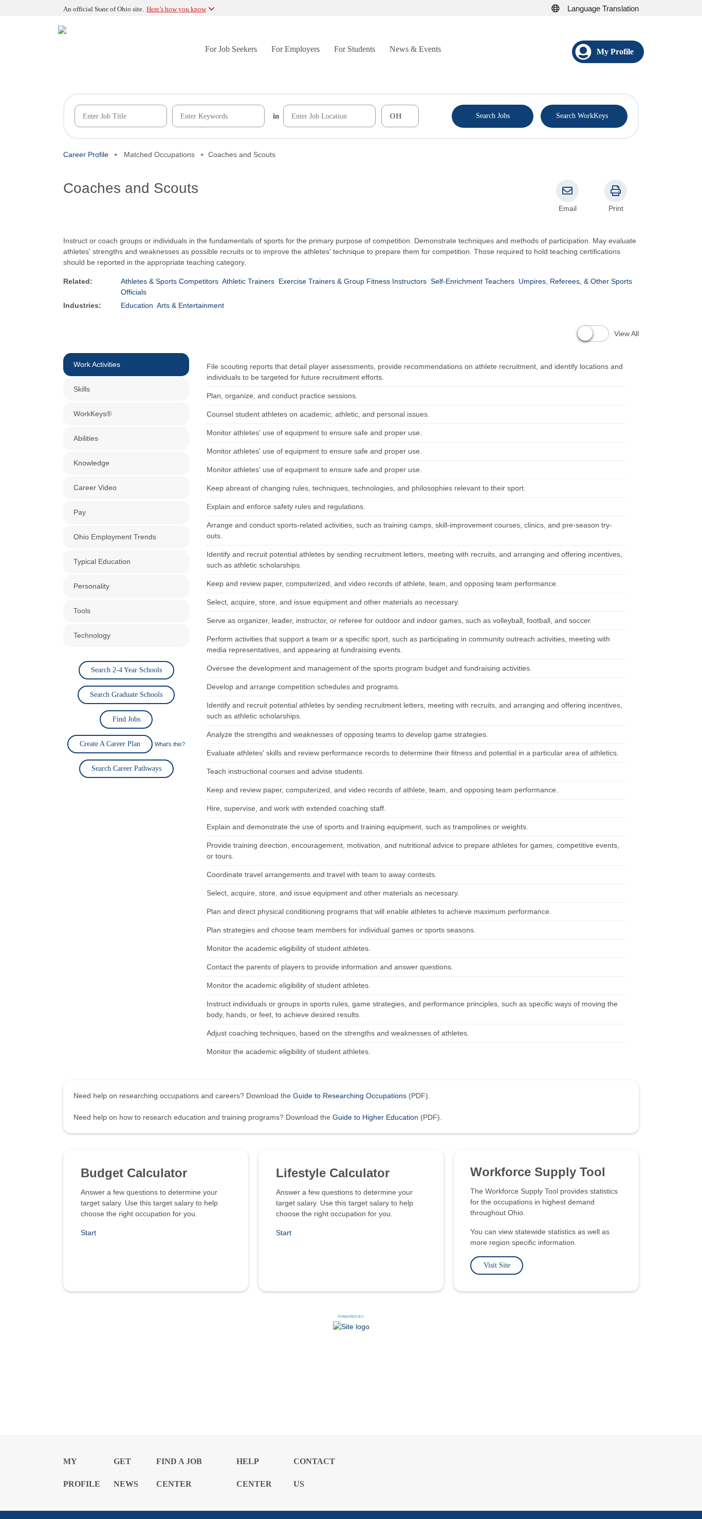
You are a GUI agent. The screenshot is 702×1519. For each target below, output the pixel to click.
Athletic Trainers (248, 281)
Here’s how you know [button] (176, 9)
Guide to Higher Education (375, 1117)
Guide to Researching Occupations (350, 1096)
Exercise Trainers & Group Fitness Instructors (353, 281)
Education (137, 305)
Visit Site (497, 1265)
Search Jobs (493, 116)
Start (88, 1233)
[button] (561, 9)
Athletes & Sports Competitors (169, 281)
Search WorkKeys (584, 115)
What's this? (170, 744)
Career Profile (85, 154)
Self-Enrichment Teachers (472, 281)
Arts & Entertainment (190, 305)
